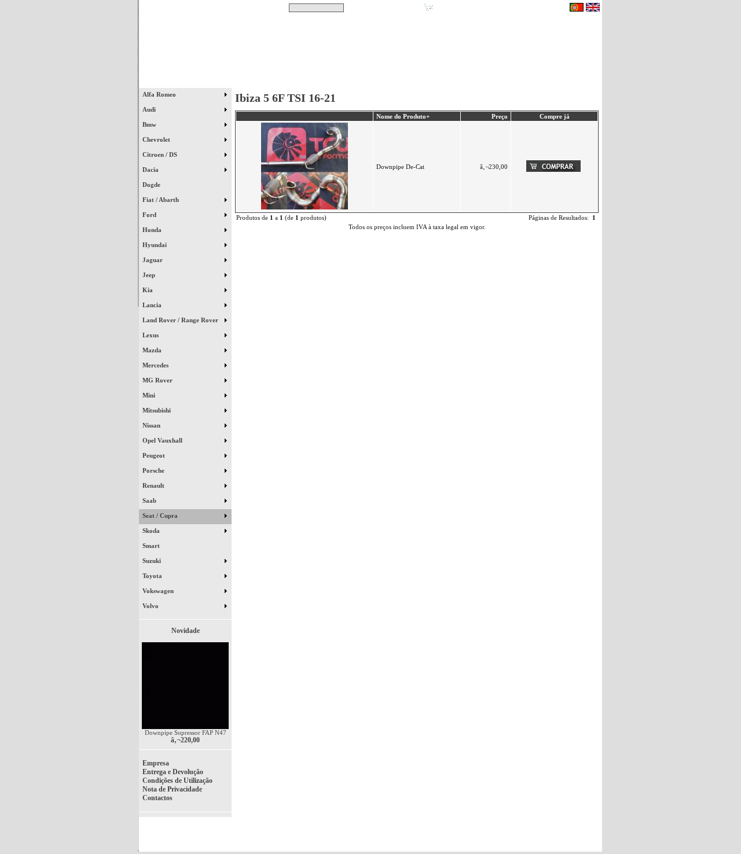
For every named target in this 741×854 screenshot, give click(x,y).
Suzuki (152, 560)
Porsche (154, 470)
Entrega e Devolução (172, 772)
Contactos (567, 80)
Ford (150, 214)
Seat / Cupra (160, 515)
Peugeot (154, 455)
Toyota (153, 575)
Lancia (152, 304)
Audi (149, 109)
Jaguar (153, 259)
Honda (152, 229)
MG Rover (158, 380)
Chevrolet (157, 139)
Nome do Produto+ (403, 116)
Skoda (152, 530)
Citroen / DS (160, 154)
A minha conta (474, 80)
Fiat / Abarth (161, 199)
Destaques (289, 80)
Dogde (156, 184)
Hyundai (155, 244)
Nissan (152, 425)
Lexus (151, 335)
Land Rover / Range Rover (181, 319)
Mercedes (156, 365)
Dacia (151, 169)
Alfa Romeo (160, 94)
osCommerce (512, 837)
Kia (148, 289)
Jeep (149, 274)
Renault (154, 485)
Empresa (155, 763)
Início (185, 80)
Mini (149, 395)
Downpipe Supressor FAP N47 (185, 732)
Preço (499, 116)
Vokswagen (158, 590)
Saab (150, 500)
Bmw (150, 124)
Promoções (382, 80)
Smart (156, 545)
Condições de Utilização (177, 780)
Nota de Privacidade (172, 789)
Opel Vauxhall (163, 440)
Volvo (151, 605)
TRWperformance (575, 830)
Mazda (152, 350)
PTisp (591, 837)
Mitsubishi (157, 410)
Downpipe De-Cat (400, 166)
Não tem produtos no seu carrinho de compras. (501, 7)
